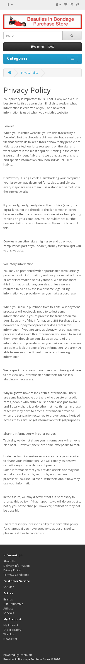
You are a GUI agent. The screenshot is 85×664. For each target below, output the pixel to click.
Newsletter (10, 639)
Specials (8, 613)
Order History (12, 630)
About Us (9, 561)
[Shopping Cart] (71, 4)
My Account (10, 625)
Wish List (9, 634)
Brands (8, 599)
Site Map (8, 587)
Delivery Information (16, 566)
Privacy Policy (29, 73)
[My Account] (58, 4)
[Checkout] (77, 4)
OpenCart (25, 655)
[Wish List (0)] (65, 4)
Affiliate (8, 608)
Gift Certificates (13, 604)
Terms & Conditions (16, 575)
